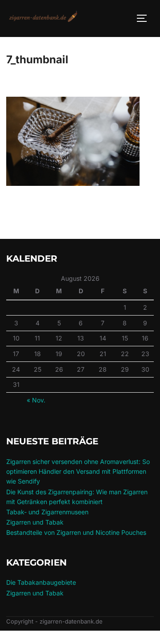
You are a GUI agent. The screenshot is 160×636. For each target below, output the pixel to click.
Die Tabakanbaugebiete (41, 582)
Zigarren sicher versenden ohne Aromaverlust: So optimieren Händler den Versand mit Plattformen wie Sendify (78, 471)
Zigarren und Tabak (35, 522)
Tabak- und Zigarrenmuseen (47, 512)
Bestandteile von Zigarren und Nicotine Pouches (76, 532)
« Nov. (36, 400)
